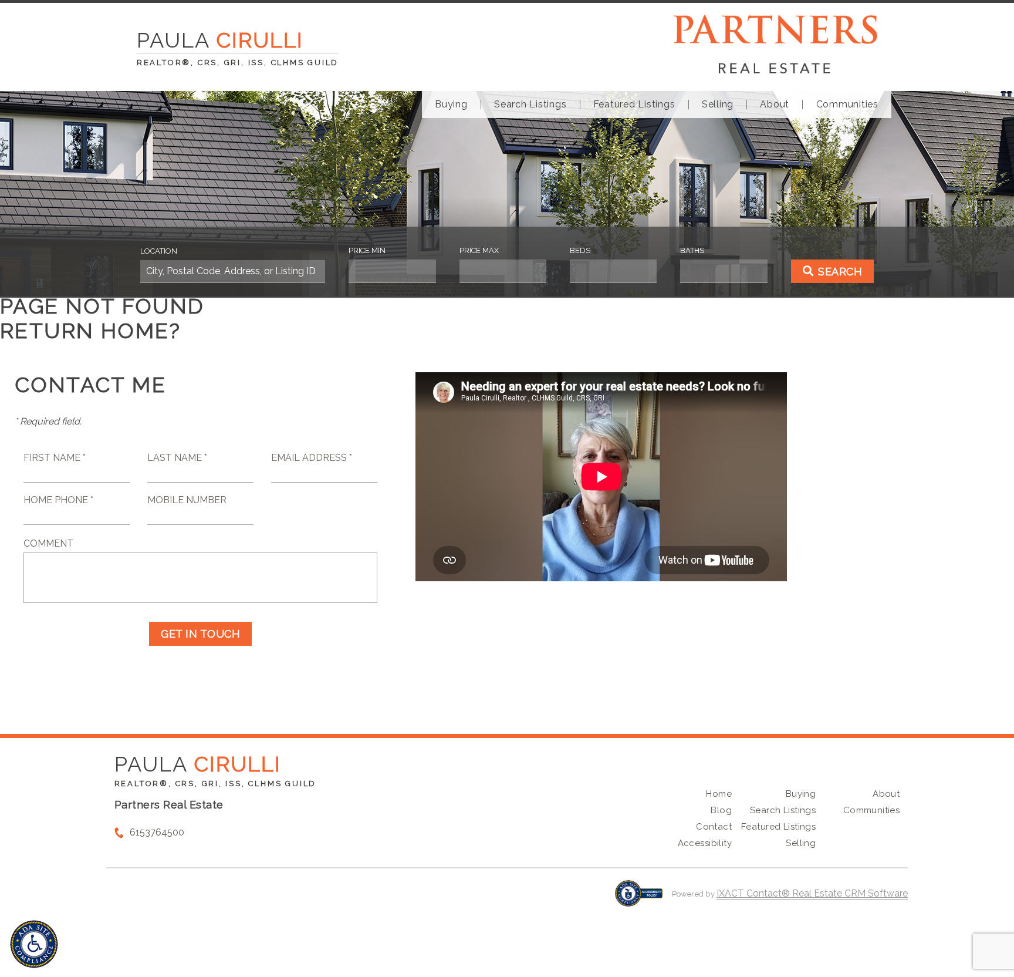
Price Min (367, 250)
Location (158, 251)
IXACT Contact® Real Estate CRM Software (812, 893)
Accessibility (705, 843)
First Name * (54, 457)
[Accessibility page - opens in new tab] (639, 899)
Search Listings (530, 104)
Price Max (479, 250)
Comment (48, 543)
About (774, 104)
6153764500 (157, 832)
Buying (451, 104)
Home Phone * (58, 500)
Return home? (90, 330)
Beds (580, 250)
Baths (692, 250)
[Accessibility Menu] (34, 944)
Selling (718, 104)
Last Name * (177, 457)
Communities (847, 104)
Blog (721, 810)
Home (719, 794)
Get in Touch (200, 634)
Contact (714, 826)
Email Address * (311, 457)
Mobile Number (187, 500)
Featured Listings (634, 104)
